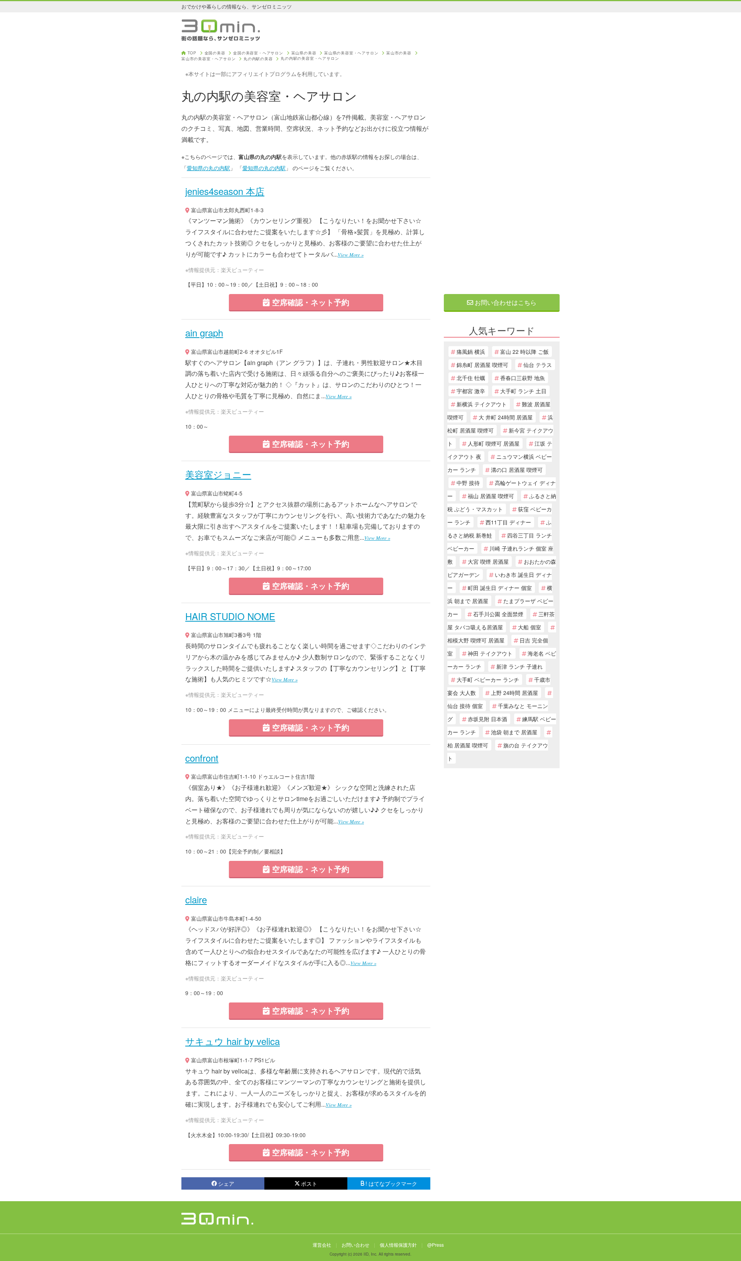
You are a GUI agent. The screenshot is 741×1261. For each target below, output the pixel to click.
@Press (435, 1244)
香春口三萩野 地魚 (522, 378)
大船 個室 (529, 627)
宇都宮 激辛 (471, 391)
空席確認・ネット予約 (309, 302)
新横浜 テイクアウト (482, 404)
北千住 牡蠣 (471, 378)
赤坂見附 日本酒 (487, 719)
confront (201, 757)
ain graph (204, 332)
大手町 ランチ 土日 (523, 391)
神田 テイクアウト (490, 653)
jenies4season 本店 (224, 191)
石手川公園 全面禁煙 (498, 614)
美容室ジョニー (218, 474)
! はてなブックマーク (391, 1183)
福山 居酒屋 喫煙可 (491, 496)
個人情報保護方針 (398, 1244)
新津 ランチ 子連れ (519, 666)
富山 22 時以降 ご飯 (524, 351)
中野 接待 (468, 483)
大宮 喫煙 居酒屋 (488, 561)
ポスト (309, 1183)
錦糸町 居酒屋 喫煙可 (482, 364)
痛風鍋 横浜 (471, 351)
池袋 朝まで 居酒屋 (514, 732)
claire (196, 899)
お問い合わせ (355, 1244)
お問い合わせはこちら (504, 302)
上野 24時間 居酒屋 (514, 692)
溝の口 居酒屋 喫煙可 (517, 469)
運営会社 (322, 1244)
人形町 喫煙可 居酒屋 (493, 443)
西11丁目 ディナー (508, 522)
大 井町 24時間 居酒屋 (506, 417)
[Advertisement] (502, 166)
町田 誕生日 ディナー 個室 (500, 588)
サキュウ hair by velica (232, 1041)
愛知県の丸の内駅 (208, 168)
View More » (351, 254)
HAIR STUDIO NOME (230, 616)
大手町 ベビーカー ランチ (488, 679)
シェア (226, 1183)
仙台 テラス (537, 364)
